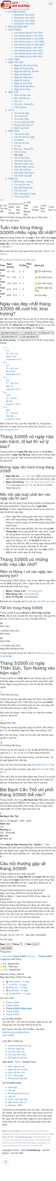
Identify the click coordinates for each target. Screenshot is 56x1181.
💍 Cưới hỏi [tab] (28, 332)
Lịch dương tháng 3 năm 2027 (28, 53)
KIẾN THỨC (14, 130)
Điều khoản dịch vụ (17, 1102)
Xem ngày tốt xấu (16, 1066)
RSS (20, 1105)
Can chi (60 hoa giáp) (24, 136)
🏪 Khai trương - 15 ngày (18, 981)
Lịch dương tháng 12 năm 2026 (29, 44)
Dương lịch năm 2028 (24, 20)
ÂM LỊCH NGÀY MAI (17, 26)
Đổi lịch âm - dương (23, 181)
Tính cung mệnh (22, 196)
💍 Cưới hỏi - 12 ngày (16, 984)
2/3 (27, 481)
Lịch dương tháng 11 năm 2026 (29, 41)
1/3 (23, 475)
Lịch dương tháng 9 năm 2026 (28, 35)
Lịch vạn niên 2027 (17, 1054)
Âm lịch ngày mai (16, 1048)
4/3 (4, 966)
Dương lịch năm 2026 (24, 14)
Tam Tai (18, 101)
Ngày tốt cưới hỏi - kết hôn (26, 71)
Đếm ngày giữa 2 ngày (25, 193)
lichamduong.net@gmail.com (16, 1032)
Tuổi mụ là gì (20, 107)
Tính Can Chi (20, 190)
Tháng (15, 944)
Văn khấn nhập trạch (24, 172)
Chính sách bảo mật (17, 1099)
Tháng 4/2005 (12, 1011)
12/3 (36, 481)
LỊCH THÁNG (14, 29)
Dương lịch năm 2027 (24, 17)
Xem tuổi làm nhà (22, 95)
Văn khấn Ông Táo (23, 160)
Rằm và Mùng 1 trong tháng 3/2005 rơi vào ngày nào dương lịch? (25, 898)
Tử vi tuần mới (21, 115)
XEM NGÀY (6, 948)
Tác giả (11, 1090)
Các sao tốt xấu (21, 142)
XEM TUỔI (13, 92)
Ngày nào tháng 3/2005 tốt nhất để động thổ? (21, 893)
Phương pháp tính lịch (18, 1093)
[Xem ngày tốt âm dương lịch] (15, 4)
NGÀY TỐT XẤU (15, 62)
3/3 (4, 963)
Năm (29, 944)
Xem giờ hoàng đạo (23, 187)
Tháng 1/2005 (12, 1002)
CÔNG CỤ (13, 178)
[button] (3, 208)
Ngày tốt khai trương (23, 68)
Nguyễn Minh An (16, 934)
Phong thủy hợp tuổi (23, 124)
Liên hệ (11, 1096)
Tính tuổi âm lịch (22, 184)
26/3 (33, 475)
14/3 (28, 475)
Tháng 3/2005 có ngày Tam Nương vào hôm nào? (23, 902)
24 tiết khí (18, 139)
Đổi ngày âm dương (17, 1057)
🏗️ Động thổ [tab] (45, 332)
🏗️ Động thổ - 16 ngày (16, 987)
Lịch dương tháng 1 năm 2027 (28, 47)
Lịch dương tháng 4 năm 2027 (28, 56)
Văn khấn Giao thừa (23, 163)
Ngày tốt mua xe (22, 80)
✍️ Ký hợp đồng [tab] (29, 336)
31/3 (8, 484)
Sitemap (12, 1105)
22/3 (47, 481)
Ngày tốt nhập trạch (23, 77)
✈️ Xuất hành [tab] (9, 336)
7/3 (31, 481)
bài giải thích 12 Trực (44, 764)
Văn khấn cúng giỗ (23, 175)
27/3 (52, 481)
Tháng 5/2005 (12, 1014)
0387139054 (8, 1035)
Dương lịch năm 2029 (24, 23)
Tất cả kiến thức (21, 133)
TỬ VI (11, 110)
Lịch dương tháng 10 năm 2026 (29, 38)
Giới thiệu (12, 1087)
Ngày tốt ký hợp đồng (24, 86)
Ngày (2, 944)
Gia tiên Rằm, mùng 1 (24, 166)
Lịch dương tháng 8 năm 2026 (28, 32)
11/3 (5, 969)
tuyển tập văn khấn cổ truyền (41, 601)
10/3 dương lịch (34, 590)
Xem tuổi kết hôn (22, 98)
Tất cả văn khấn (21, 157)
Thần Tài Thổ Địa (22, 169)
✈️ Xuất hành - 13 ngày (17, 990)
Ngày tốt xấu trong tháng (26, 65)
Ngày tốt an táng (22, 89)
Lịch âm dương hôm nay (19, 1045)
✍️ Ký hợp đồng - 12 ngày (18, 993)
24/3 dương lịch (31, 593)
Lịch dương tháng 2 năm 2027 (28, 50)
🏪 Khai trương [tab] (9, 332)
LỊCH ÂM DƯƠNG (16, 11)
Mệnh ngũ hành (21, 127)
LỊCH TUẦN (13, 59)
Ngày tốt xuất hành (23, 83)
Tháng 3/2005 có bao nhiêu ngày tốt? (18, 873)
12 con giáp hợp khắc (24, 121)
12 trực (17, 145)
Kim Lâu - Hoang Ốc (23, 104)
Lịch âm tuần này (16, 1051)
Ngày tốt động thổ (22, 74)
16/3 (41, 481)
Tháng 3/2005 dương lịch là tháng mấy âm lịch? (22, 890)
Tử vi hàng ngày (21, 112)
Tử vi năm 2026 (21, 118)
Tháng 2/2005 (12, 1005)
